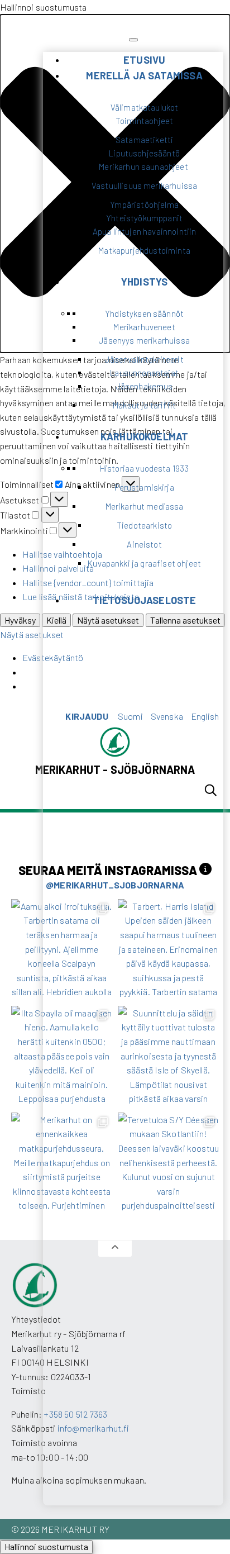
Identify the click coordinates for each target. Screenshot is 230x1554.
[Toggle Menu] (133, 39)
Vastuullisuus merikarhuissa (144, 185)
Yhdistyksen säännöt (144, 313)
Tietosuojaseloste (145, 600)
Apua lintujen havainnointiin (144, 231)
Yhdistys (144, 281)
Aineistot (144, 544)
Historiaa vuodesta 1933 (144, 468)
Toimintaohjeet (144, 121)
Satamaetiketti (144, 140)
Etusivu (144, 60)
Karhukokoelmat (144, 436)
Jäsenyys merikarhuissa (144, 340)
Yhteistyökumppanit (144, 218)
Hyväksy (20, 620)
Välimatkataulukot (145, 107)
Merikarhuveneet (144, 327)
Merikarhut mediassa (145, 506)
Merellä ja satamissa (144, 75)
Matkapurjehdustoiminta (144, 250)
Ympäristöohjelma (144, 204)
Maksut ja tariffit (144, 405)
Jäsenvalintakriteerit (144, 359)
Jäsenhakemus (144, 386)
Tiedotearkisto (144, 525)
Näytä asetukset (32, 634)
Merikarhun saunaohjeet (144, 166)
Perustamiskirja (144, 487)
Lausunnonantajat (144, 373)
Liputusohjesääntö (144, 153)
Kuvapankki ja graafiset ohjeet (144, 563)
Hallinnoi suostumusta (46, 1546)
